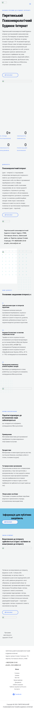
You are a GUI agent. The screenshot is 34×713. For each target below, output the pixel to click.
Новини (17, 675)
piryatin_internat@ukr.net (12, 243)
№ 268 (16, 344)
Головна (17, 673)
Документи (18, 682)
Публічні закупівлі (18, 684)
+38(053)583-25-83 (20, 241)
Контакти (17, 689)
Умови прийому (18, 680)
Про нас (17, 677)
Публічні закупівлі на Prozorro (18, 687)
